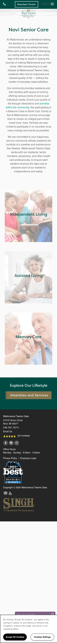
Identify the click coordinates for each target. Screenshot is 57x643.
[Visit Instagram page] (11, 443)
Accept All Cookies (15, 636)
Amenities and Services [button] (29, 395)
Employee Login (28, 458)
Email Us (7, 431)
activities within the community (27, 105)
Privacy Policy (10, 458)
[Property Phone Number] (4, 4)
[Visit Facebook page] (5, 443)
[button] (26, 4)
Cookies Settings (42, 636)
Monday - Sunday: (12, 452)
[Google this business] (16, 443)
